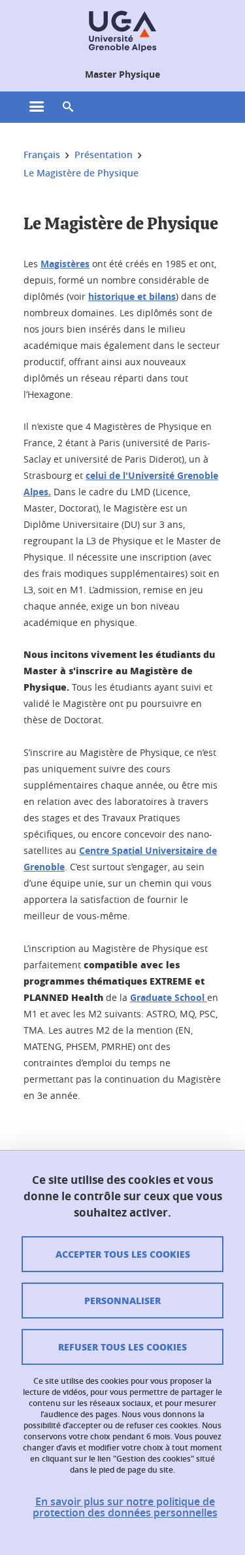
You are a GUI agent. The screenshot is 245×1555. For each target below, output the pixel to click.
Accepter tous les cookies (123, 1253)
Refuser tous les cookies (122, 1346)
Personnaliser (122, 1300)
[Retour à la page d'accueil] (122, 31)
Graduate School (168, 997)
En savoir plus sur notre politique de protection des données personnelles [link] (125, 1507)
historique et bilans (132, 296)
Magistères (65, 263)
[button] (68, 107)
